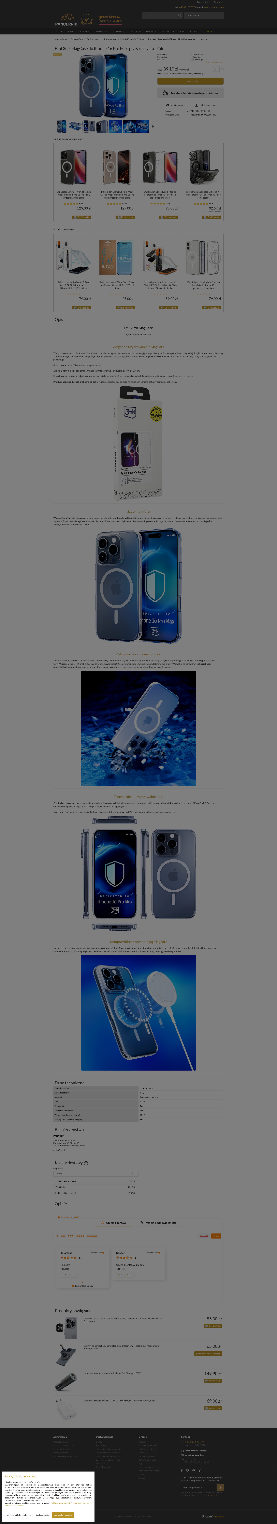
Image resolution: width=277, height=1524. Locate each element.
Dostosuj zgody (42, 1515)
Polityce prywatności (60, 1503)
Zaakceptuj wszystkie (63, 1515)
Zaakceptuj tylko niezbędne (19, 1515)
